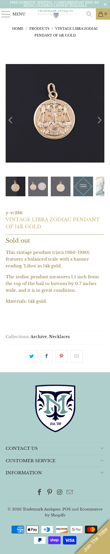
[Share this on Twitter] (32, 356)
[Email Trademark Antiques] (70, 492)
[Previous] (11, 120)
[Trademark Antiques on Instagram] (60, 492)
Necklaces (59, 336)
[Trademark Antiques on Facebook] (40, 492)
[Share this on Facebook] (47, 356)
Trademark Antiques (41, 509)
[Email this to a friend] (77, 356)
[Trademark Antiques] (55, 14)
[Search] (89, 14)
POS (66, 509)
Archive (38, 336)
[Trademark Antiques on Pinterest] (49, 492)
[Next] (99, 120)
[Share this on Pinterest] (62, 356)
